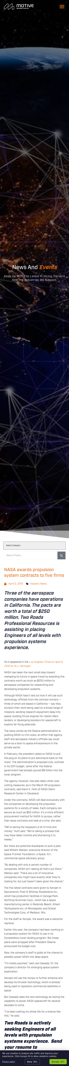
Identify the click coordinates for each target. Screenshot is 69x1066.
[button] (62, 7)
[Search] (61, 555)
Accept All (58, 1061)
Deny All (32, 1061)
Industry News (38, 584)
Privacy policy (8, 1061)
